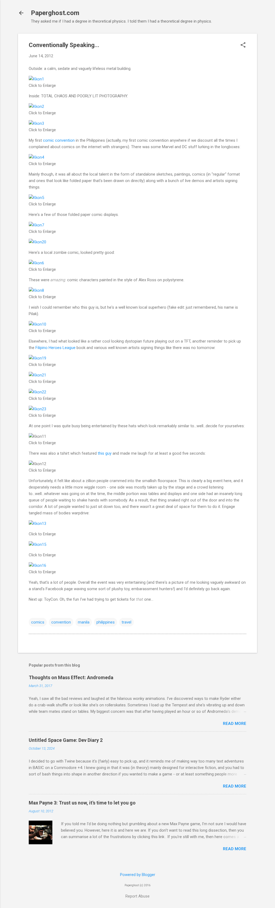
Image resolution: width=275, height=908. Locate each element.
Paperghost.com (55, 13)
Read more (234, 723)
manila (83, 622)
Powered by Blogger (137, 874)
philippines (105, 622)
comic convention (59, 140)
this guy (104, 453)
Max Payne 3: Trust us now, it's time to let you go (82, 803)
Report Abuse (137, 896)
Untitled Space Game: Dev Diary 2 (66, 740)
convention (61, 622)
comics (37, 622)
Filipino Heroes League (55, 347)
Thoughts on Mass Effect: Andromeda (71, 677)
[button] (243, 45)
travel (126, 622)
